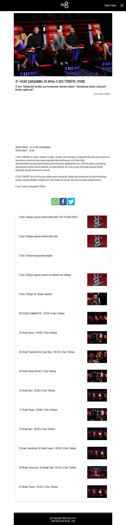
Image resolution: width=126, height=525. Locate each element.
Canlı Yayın (110, 5)
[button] (55, 201)
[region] (63, 117)
